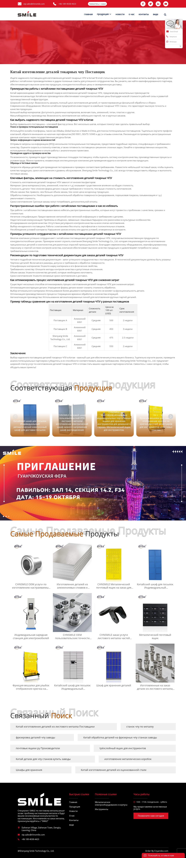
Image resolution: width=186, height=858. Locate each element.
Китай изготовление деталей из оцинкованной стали (113, 770)
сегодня (157, 363)
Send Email (174, 32)
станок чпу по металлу (140, 726)
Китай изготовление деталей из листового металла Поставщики (55, 726)
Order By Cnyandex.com (156, 851)
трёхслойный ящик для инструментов (122, 748)
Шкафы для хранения (29, 770)
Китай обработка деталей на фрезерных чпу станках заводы (120, 737)
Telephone (173, 37)
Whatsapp (173, 42)
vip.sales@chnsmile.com (34, 4)
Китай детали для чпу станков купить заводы (43, 759)
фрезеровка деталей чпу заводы (35, 737)
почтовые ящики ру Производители (38, 748)
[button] (170, 416)
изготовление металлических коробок (127, 759)
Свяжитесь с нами (97, 4)
